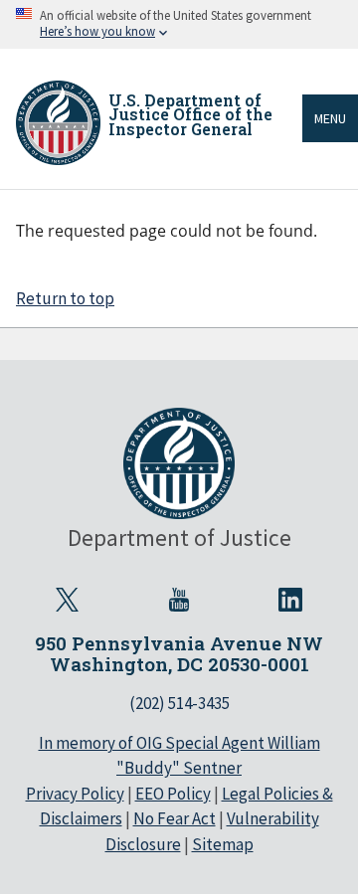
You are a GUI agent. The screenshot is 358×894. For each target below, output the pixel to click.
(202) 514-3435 (179, 703)
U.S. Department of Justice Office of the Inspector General (190, 114)
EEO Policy (173, 794)
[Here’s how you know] (179, 24)
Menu (330, 118)
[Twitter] (67, 600)
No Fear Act (174, 818)
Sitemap (223, 844)
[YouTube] (179, 600)
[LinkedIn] (290, 600)
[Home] (58, 123)
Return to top (65, 298)
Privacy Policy (75, 794)
